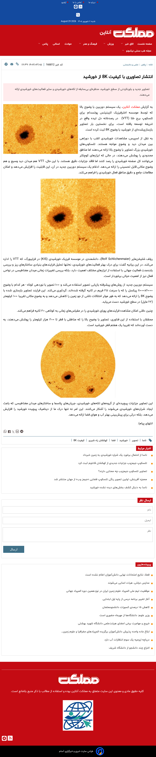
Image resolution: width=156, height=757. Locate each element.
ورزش (110, 44)
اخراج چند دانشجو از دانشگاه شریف (129, 648)
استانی (57, 44)
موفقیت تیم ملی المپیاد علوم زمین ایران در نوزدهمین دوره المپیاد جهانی (108, 591)
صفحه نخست (145, 44)
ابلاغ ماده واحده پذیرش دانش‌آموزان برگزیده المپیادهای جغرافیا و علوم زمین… (105, 632)
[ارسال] (12, 65)
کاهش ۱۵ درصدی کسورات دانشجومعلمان (126, 607)
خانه (151, 64)
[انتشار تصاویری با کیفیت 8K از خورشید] (40, 129)
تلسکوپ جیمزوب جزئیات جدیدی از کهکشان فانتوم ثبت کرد (112, 463)
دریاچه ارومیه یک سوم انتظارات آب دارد (127, 640)
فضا (113, 440)
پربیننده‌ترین (144, 564)
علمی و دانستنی (130, 64)
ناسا (143, 440)
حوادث (69, 44)
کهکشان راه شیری (97, 440)
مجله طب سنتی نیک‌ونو (138, 51)
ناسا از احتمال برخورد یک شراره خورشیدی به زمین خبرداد (115, 455)
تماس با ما (77, 2)
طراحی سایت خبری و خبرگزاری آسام (76, 751)
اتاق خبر (128, 44)
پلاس (45, 44)
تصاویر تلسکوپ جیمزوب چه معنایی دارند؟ (122, 471)
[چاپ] (6, 65)
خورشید (123, 440)
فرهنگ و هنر (89, 44)
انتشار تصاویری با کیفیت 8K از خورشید (118, 77)
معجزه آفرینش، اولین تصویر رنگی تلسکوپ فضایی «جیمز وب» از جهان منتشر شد (100, 479)
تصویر (134, 440)
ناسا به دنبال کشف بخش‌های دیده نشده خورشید (118, 487)
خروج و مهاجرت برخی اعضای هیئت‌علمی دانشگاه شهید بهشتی (114, 623)
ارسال (13, 549)
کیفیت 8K (78, 440)
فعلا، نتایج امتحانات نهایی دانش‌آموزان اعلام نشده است (117, 575)
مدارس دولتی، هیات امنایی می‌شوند (129, 583)
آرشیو (64, 2)
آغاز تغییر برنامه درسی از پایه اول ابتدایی (126, 599)
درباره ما (92, 2)
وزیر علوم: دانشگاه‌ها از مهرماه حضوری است (125, 615)
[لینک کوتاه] (17, 65)
